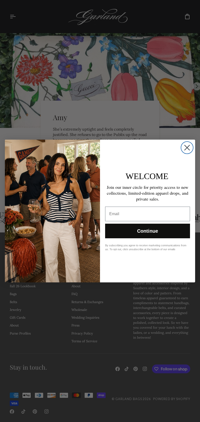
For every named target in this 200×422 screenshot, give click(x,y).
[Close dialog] (187, 148)
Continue (147, 231)
